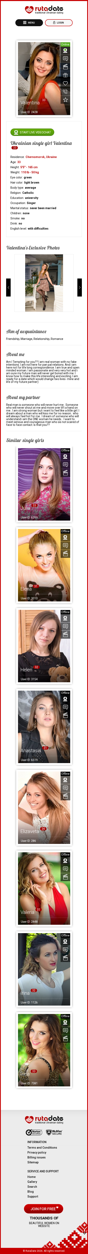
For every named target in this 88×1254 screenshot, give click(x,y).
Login (60, 22)
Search (32, 1186)
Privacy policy (36, 1152)
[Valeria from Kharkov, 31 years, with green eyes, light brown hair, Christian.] (44, 888)
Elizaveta (29, 831)
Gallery (32, 1181)
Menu (31, 22)
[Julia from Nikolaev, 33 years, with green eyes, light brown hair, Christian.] (44, 484)
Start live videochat (35, 132)
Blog (30, 1191)
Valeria (27, 912)
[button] (8, 288)
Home (31, 1176)
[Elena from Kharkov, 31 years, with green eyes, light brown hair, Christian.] (44, 565)
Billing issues (36, 1157)
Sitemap (32, 1162)
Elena (26, 589)
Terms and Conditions (42, 1147)
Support (32, 1196)
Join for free (43, 1209)
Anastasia (30, 750)
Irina (25, 993)
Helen (26, 670)
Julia (25, 508)
